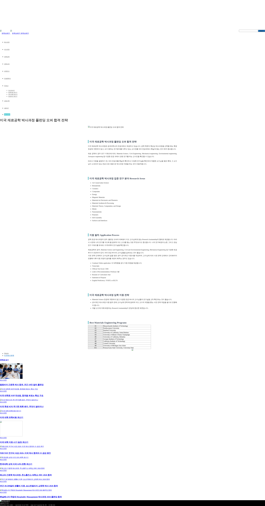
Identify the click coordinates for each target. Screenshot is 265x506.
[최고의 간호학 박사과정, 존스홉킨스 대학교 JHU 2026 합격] (22, 468)
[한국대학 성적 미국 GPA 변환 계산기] (14, 457)
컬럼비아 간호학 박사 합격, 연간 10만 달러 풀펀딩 (22, 385)
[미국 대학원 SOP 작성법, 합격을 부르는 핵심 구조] (19, 389)
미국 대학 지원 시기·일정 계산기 (14, 442)
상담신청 (7, 101)
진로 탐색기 (11, 90)
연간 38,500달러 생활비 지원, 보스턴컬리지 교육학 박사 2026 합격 (29, 486)
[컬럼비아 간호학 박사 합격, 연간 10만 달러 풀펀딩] (11, 378)
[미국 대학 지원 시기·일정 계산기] (11, 436)
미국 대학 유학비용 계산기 (11, 417)
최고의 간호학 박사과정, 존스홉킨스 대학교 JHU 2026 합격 (26, 475)
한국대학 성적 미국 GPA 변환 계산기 (16, 464)
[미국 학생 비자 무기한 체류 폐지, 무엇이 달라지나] (19, 400)
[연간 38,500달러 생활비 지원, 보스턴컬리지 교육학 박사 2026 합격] (25, 479)
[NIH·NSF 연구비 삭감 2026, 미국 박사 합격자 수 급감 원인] (22, 446)
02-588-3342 (52, 505)
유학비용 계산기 (12, 92)
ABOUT (6, 108)
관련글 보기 (4, 360)
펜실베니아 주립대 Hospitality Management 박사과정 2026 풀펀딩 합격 (31, 497)
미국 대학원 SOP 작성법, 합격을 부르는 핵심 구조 (21, 395)
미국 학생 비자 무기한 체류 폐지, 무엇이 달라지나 (21, 406)
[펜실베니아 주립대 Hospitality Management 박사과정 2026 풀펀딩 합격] (26, 490)
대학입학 (7, 57)
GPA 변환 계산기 (12, 94)
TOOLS (6, 86)
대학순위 (7, 64)
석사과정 (7, 49)
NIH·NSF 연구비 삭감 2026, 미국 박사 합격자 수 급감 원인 (25, 453)
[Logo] (5, 33)
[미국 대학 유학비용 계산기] (10, 411)
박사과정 (7, 42)
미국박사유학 (9, 355)
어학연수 (7, 71)
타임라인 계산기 (12, 96)
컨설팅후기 (7, 78)
